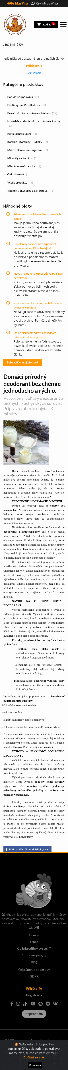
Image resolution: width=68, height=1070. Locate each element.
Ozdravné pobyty (34, 955)
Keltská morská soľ (22, 133)
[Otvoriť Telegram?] (47, 1003)
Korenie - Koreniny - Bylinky (27, 141)
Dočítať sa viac (34, 1057)
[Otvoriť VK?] (55, 1003)
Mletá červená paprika (24, 166)
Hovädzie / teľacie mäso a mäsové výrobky (34, 123)
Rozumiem (35, 1065)
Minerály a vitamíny (22, 158)
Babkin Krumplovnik (23, 96)
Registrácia (34, 73)
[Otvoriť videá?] (33, 1003)
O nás (34, 942)
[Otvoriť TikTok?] (25, 1003)
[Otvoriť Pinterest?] (40, 1003)
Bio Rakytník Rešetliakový (26, 105)
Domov (34, 935)
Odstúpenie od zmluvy (34, 970)
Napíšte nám (34, 1014)
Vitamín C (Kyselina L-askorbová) (30, 190)
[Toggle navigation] (63, 24)
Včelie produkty (20, 182)
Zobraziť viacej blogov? (22, 362)
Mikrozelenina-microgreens (27, 150)
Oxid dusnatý (18, 174)
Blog (34, 962)
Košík (48, 24)
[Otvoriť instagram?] (18, 1003)
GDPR (34, 976)
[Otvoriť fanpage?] (11, 1003)
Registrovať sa (46, 3)
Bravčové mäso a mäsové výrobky (32, 113)
